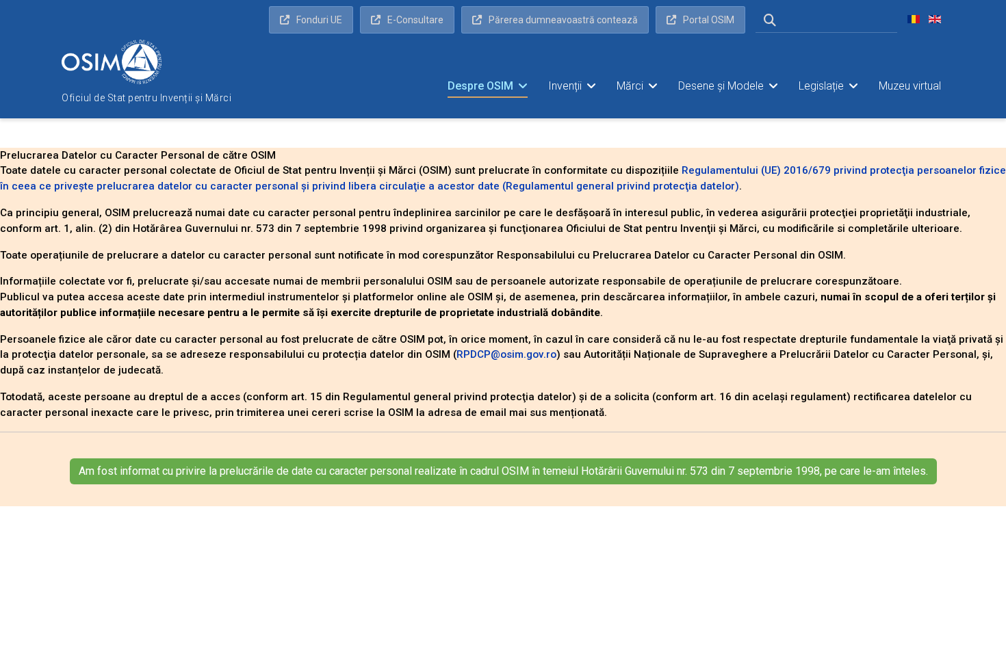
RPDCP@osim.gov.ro (506, 354)
